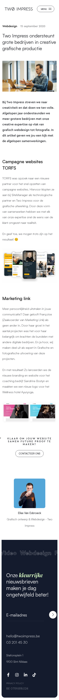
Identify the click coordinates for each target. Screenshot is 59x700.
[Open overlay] (45, 9)
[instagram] (17, 675)
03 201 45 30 (17, 642)
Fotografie (38, 553)
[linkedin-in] (26, 675)
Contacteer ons (29, 453)
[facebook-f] (8, 675)
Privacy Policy (15, 683)
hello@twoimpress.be (23, 636)
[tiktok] (34, 675)
